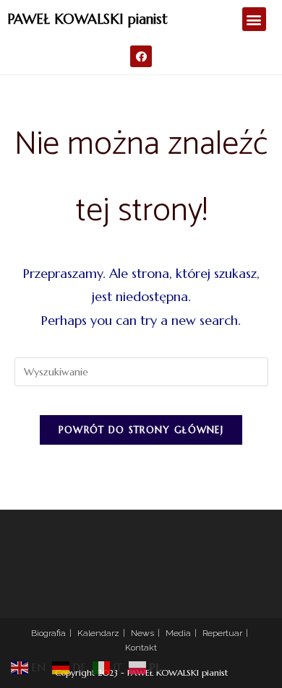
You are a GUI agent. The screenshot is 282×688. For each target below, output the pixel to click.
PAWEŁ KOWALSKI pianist (87, 18)
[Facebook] (141, 56)
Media (178, 633)
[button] (254, 19)
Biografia (48, 633)
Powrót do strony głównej (141, 430)
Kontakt (141, 648)
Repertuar (222, 633)
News (142, 633)
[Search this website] (141, 371)
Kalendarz (98, 633)
